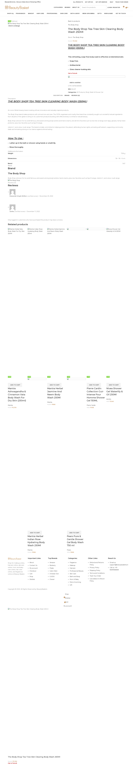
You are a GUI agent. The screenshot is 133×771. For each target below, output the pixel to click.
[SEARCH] (104, 7)
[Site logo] (17, 7)
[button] (15, 385)
